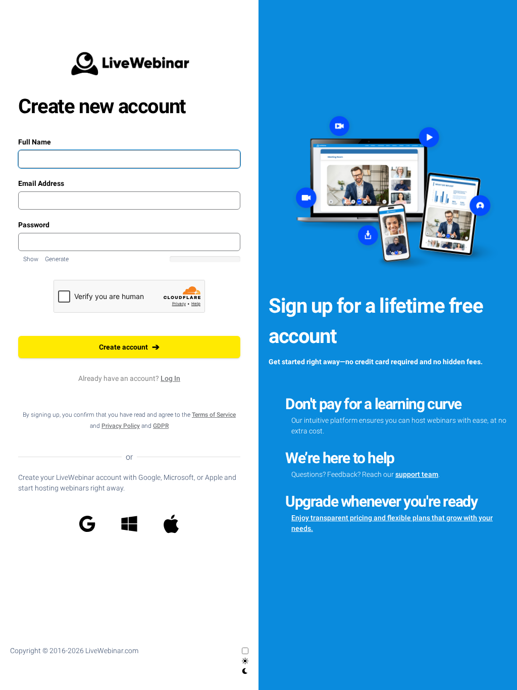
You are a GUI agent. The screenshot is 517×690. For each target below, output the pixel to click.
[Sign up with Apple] (171, 524)
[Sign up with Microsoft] (129, 524)
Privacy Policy (120, 425)
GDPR (161, 425)
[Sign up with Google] (87, 524)
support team (416, 474)
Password (33, 225)
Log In (170, 378)
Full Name (34, 142)
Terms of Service (214, 414)
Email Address (41, 183)
